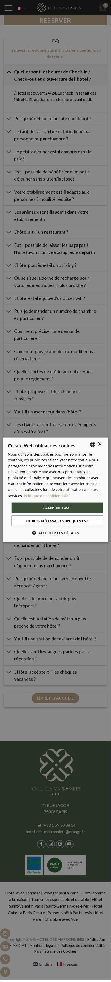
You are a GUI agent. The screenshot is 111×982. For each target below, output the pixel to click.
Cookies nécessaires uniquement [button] (57, 520)
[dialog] (55, 489)
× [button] (99, 444)
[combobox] (92, 444)
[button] (55, 533)
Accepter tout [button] (57, 507)
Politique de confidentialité (47, 495)
